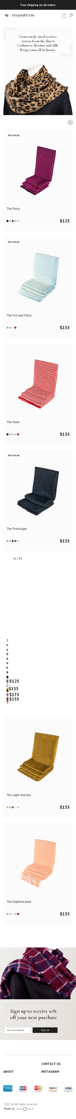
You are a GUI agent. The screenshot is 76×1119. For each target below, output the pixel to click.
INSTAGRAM (50, 1071)
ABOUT (8, 1071)
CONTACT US (51, 1064)
